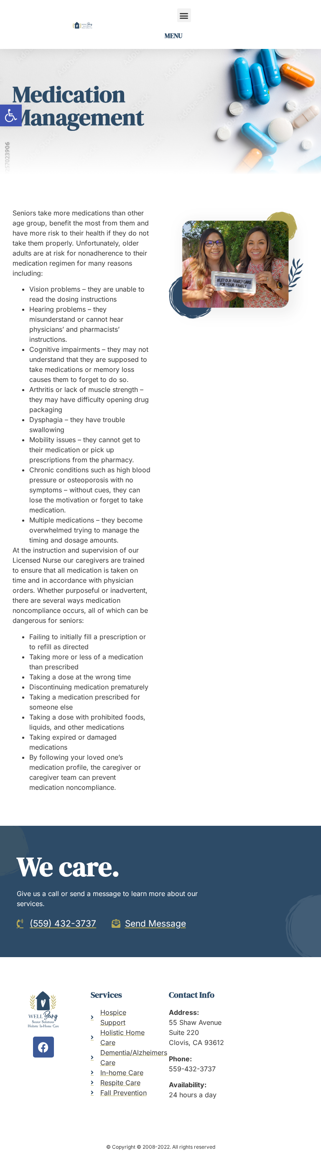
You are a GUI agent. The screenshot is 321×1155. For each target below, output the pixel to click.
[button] (11, 115)
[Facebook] (43, 1047)
